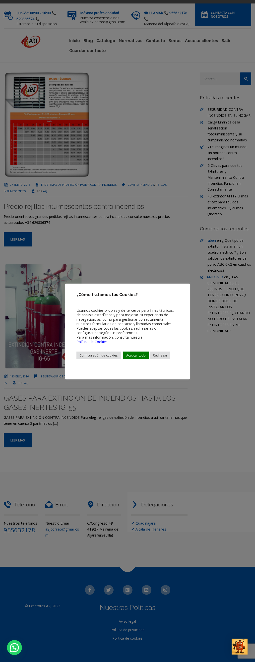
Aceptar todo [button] (136, 355)
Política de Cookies (92, 341)
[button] (14, 647)
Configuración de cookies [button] (98, 355)
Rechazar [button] (160, 355)
